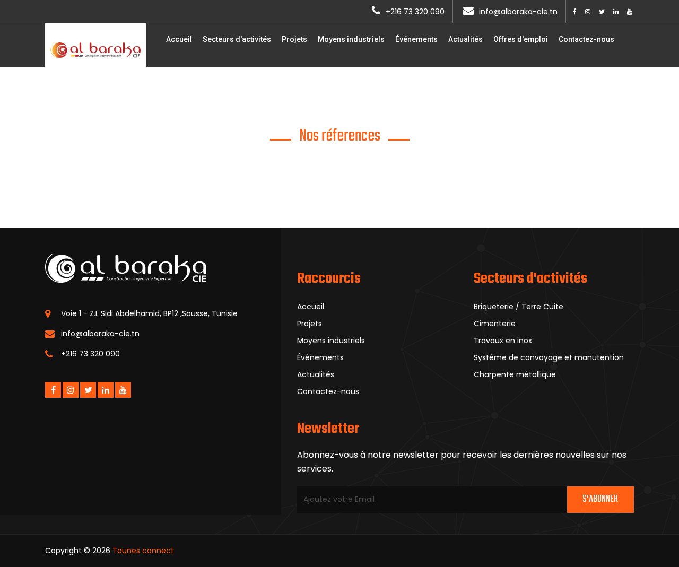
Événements (416, 39)
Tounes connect (143, 550)
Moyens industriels (351, 39)
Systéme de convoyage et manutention (549, 357)
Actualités (465, 39)
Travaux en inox (503, 340)
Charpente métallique (515, 374)
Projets (294, 39)
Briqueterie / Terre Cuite (518, 306)
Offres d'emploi (520, 39)
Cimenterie (495, 323)
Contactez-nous (586, 39)
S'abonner (600, 499)
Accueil (179, 39)
